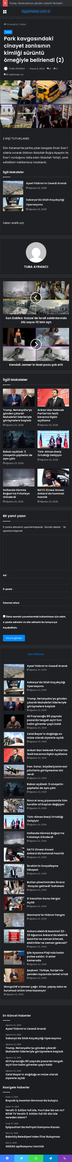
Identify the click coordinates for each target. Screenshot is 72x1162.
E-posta (8, 589)
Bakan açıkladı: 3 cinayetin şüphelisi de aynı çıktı (17, 455)
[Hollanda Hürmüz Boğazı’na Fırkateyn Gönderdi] (19, 477)
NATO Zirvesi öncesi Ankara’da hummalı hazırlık (50, 493)
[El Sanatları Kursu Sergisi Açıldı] (14, 903)
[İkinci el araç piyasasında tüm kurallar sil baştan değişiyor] (14, 805)
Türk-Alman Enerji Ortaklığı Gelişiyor (49, 453)
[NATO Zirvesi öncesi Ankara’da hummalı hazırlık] (53, 477)
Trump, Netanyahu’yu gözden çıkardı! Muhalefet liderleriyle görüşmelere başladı (17, 415)
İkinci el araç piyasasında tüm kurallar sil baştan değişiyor (47, 802)
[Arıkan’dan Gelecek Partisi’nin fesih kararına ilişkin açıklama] (53, 397)
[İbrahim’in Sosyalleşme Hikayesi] (14, 871)
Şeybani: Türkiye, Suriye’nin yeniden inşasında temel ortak (47, 972)
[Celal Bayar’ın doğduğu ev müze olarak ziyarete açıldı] (14, 739)
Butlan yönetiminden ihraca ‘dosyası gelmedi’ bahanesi (46, 884)
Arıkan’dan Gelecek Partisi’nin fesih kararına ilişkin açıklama (50, 415)
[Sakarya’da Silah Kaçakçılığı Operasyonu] (13, 204)
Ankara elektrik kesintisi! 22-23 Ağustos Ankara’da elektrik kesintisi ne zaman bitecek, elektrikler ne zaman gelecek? (47, 937)
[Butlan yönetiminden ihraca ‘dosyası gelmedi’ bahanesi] (14, 887)
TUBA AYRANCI (17, 68)
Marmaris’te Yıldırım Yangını (46, 915)
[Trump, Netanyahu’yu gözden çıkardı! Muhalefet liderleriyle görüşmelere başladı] (19, 397)
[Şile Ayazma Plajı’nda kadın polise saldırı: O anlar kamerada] (14, 958)
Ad (5, 575)
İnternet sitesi (11, 602)
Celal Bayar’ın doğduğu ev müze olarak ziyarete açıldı (45, 736)
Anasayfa (11, 24)
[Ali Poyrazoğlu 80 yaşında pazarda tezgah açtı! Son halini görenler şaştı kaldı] (14, 721)
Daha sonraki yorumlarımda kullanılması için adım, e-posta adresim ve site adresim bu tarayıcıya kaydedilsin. (34, 622)
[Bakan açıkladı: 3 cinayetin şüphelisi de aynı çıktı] (19, 439)
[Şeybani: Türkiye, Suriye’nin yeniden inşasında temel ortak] (14, 975)
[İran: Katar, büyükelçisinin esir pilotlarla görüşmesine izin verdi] (14, 771)
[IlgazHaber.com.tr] (36, 11)
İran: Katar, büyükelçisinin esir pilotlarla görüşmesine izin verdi (47, 770)
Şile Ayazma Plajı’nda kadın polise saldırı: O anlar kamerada (45, 956)
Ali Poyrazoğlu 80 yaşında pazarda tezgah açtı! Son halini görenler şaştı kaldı (44, 720)
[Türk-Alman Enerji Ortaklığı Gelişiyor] (53, 439)
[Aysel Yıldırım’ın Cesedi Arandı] (13, 188)
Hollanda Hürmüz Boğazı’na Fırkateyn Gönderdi (16, 493)
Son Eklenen (36, 654)
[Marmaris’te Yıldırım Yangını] (14, 920)
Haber (22, 24)
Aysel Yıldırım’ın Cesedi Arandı (46, 183)
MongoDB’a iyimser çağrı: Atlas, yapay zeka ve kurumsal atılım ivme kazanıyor (35, 988)
